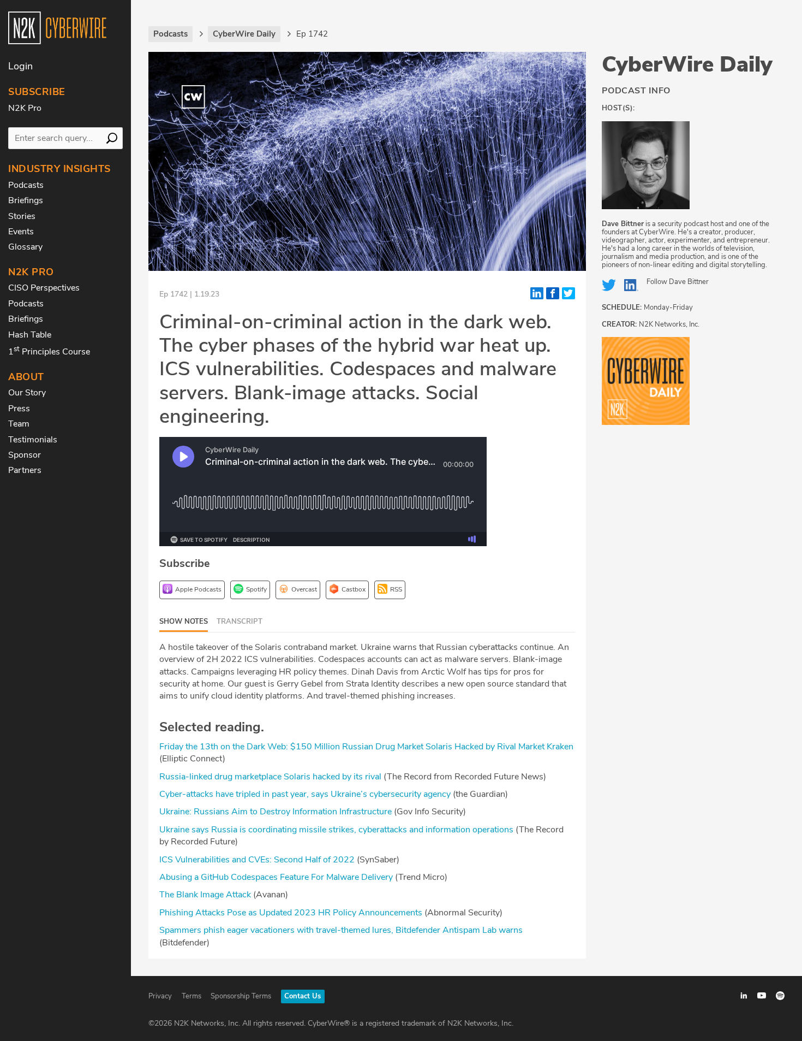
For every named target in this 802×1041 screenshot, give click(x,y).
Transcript (239, 621)
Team (18, 424)
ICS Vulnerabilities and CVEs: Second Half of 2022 (257, 860)
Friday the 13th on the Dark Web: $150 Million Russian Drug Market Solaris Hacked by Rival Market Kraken (366, 747)
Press (19, 409)
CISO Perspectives (44, 288)
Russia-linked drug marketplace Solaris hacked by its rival (270, 777)
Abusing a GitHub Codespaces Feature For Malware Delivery (276, 877)
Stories (21, 216)
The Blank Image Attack (205, 895)
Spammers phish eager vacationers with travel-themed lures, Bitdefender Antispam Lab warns (341, 930)
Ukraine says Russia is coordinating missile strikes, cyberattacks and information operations (336, 830)
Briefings (25, 200)
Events (21, 232)
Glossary (25, 247)
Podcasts (26, 185)
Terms (191, 996)
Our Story (27, 393)
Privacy (160, 996)
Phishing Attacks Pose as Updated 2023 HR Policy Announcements (290, 913)
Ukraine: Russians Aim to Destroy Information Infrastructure (275, 812)
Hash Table (29, 335)
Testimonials (32, 440)
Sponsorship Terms (241, 996)
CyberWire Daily (687, 64)
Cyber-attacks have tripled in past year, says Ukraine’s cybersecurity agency (305, 794)
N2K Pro (24, 108)
